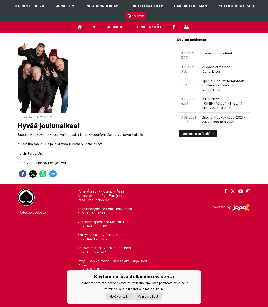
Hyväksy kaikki (120, 296)
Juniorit (65, 6)
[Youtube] (239, 191)
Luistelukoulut (146, 6)
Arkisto (137, 16)
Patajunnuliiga (102, 6)
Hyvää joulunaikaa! (217, 53)
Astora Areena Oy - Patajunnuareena (107, 195)
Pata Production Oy (93, 200)
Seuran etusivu (28, 6)
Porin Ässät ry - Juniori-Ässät (101, 191)
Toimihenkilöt (148, 26)
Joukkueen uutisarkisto (198, 133)
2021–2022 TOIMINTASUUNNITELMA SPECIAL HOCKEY (222, 103)
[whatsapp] (43, 174)
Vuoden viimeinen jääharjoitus (216, 68)
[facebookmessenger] (53, 174)
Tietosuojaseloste (32, 212)
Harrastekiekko (190, 6)
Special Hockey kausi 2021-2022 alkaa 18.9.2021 (223, 119)
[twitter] (33, 174)
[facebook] (23, 174)
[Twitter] (231, 191)
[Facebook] (173, 27)
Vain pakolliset (148, 296)
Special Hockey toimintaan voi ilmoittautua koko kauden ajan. (223, 85)
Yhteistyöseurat (236, 6)
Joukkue (115, 26)
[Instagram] (246, 191)
